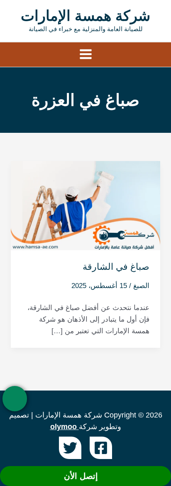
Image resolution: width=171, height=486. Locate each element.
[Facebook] (101, 448)
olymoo (63, 427)
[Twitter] (70, 448)
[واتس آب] (14, 398)
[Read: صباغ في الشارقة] (85, 205)
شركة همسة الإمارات (85, 15)
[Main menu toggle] (85, 54)
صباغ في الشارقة (116, 266)
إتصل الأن (82, 476)
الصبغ (141, 286)
